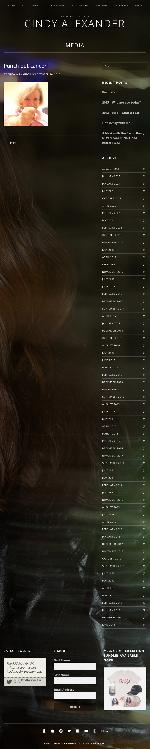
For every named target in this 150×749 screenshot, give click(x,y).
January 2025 (111, 176)
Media (75, 45)
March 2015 (110, 433)
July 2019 (108, 249)
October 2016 (111, 338)
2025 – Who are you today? (121, 102)
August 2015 (111, 404)
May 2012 (108, 580)
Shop (138, 5)
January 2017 (111, 323)
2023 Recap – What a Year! (121, 113)
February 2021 (112, 227)
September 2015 (113, 396)
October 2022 (111, 198)
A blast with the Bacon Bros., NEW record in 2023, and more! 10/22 (123, 138)
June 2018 (108, 286)
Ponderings (80, 5)
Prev (13, 143)
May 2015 (108, 419)
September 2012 (113, 566)
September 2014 (113, 463)
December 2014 (112, 448)
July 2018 (108, 279)
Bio (24, 5)
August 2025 (111, 168)
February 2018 (112, 293)
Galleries (102, 5)
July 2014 (108, 470)
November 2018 (112, 271)
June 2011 (108, 624)
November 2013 (112, 499)
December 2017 (112, 301)
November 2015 (112, 389)
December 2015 (112, 382)
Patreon (67, 16)
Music (37, 5)
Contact (122, 5)
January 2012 (111, 610)
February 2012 (112, 602)
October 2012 (111, 558)
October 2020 (111, 235)
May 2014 (108, 477)
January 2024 (111, 183)
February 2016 (112, 374)
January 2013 (111, 536)
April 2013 (109, 521)
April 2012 (109, 588)
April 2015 (109, 426)
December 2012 (112, 544)
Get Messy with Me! (116, 123)
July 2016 (108, 352)
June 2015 (108, 411)
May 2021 (108, 220)
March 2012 (110, 595)
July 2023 (108, 191)
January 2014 (111, 492)
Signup (84, 16)
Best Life (108, 92)
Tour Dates (56, 5)
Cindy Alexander (75, 23)
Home (12, 5)
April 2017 (109, 316)
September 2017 (113, 308)
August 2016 (111, 345)
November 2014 (112, 455)
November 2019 (112, 242)
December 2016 (112, 330)
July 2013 (108, 514)
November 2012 (112, 551)
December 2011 (112, 617)
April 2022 (109, 205)
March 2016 (110, 367)
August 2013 (111, 507)
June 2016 (108, 360)
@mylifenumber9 (29, 679)
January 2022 (111, 213)
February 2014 (112, 485)
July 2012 (108, 573)
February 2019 (112, 264)
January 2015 (111, 441)
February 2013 (112, 529)
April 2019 (109, 257)
